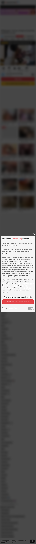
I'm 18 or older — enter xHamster (18, 302)
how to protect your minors (9, 308)
